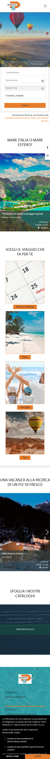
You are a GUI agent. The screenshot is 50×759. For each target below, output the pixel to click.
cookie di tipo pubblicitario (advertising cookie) (20, 740)
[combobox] (25, 72)
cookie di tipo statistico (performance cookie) (25, 748)
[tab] (17, 64)
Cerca (25, 105)
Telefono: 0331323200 (15, 697)
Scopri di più (25, 607)
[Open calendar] (43, 81)
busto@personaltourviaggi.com (20, 714)
